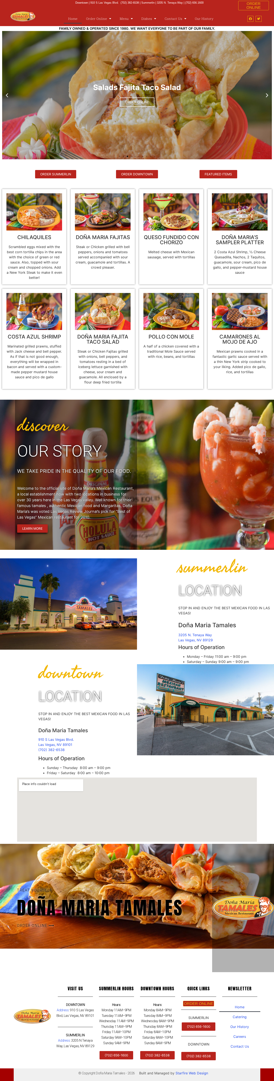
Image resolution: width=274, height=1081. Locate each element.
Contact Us (173, 18)
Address (62, 1010)
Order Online (96, 18)
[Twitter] (259, 19)
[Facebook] (250, 19)
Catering (240, 1017)
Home (72, 18)
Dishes (146, 18)
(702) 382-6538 (51, 750)
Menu (124, 18)
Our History (204, 18)
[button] (119, 156)
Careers (239, 1036)
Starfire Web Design (192, 1073)
